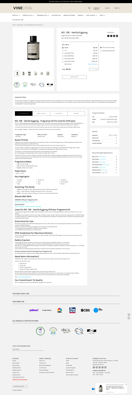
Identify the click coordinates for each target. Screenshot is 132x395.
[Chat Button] (129, 314)
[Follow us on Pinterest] (102, 367)
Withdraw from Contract (20, 379)
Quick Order (16, 365)
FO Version (103, 156)
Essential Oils (17, 368)
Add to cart (74, 77)
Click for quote (92, 64)
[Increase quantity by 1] (96, 69)
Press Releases (43, 370)
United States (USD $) (18, 386)
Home (14, 25)
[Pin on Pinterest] (111, 36)
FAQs (67, 360)
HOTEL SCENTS (90, 15)
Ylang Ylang (38, 206)
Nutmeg (32, 206)
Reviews (76, 113)
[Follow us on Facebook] (94, 367)
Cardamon (21, 206)
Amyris (16, 206)
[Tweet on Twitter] (114, 36)
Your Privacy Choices (72, 375)
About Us (42, 360)
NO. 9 (16, 201)
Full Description (24, 113)
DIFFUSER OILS (56, 15)
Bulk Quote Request (45, 365)
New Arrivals (69, 372)
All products (20, 25)
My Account (16, 363)
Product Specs (41, 113)
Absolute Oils (16, 375)
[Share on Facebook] (108, 36)
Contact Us (42, 363)
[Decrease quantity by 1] (90, 69)
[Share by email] (117, 36)
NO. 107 (20, 201)
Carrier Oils (16, 372)
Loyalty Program (70, 368)
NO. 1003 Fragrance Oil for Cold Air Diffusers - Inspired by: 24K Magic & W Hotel (115, 388)
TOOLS (102, 15)
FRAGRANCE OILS (42, 15)
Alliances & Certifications (46, 372)
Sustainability (70, 370)
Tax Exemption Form (18, 377)
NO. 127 (28, 201)
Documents (58, 113)
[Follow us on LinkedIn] (105, 367)
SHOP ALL (15, 15)
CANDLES (80, 15)
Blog (67, 363)
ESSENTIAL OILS (28, 15)
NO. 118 (24, 201)
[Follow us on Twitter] (97, 367)
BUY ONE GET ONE (18, 20)
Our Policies (42, 368)
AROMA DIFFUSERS (69, 15)
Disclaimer (69, 365)
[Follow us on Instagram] (100, 367)
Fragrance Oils (17, 370)
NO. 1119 (33, 201)
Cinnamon (27, 206)
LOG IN (107, 8)
